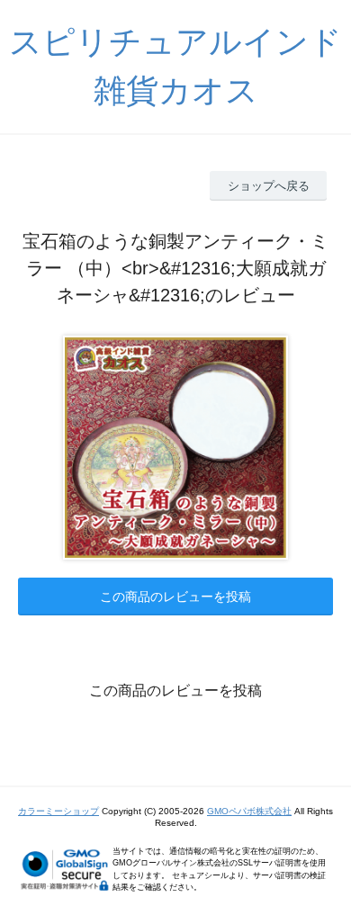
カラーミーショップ (58, 811)
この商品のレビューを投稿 (175, 596)
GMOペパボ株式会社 (249, 811)
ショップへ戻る (269, 186)
